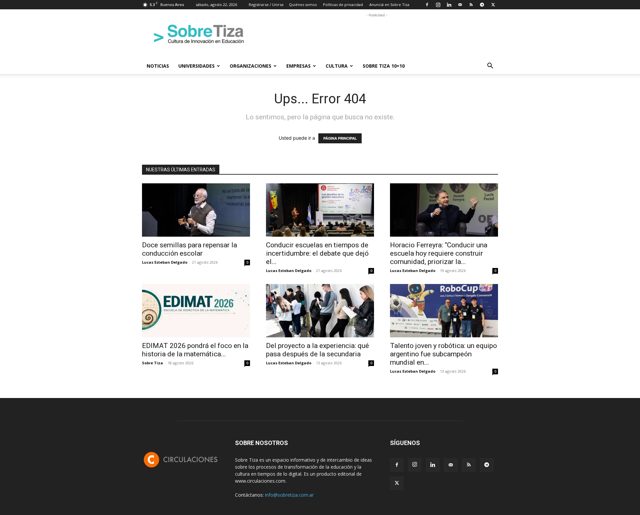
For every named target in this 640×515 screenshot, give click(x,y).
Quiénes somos (303, 4)
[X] (493, 4)
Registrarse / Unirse (266, 4)
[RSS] (471, 4)
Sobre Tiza (152, 362)
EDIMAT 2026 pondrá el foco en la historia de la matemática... (195, 350)
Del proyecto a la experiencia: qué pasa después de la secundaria (317, 350)
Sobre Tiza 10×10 (384, 66)
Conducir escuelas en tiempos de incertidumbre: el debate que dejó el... (317, 253)
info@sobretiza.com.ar (289, 495)
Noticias (158, 66)
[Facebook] (427, 4)
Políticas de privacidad (343, 4)
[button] (490, 66)
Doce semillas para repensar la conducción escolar (189, 249)
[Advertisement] (376, 34)
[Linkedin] (449, 4)
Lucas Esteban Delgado (164, 262)
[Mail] (460, 4)
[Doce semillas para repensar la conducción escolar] (196, 210)
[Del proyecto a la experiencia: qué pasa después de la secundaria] (320, 310)
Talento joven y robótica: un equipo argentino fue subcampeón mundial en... (443, 354)
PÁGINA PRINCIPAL (340, 138)
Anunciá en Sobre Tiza (389, 4)
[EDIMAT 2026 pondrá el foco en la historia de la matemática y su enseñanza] (196, 310)
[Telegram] (482, 4)
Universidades (196, 66)
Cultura (337, 66)
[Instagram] (438, 4)
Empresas (298, 66)
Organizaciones (250, 66)
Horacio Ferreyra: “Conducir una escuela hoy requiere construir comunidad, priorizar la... (438, 253)
